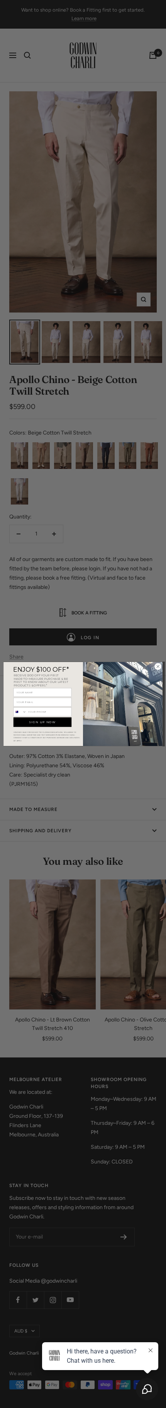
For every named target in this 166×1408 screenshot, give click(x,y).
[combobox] (20, 712)
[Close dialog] (158, 667)
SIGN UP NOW (42, 722)
